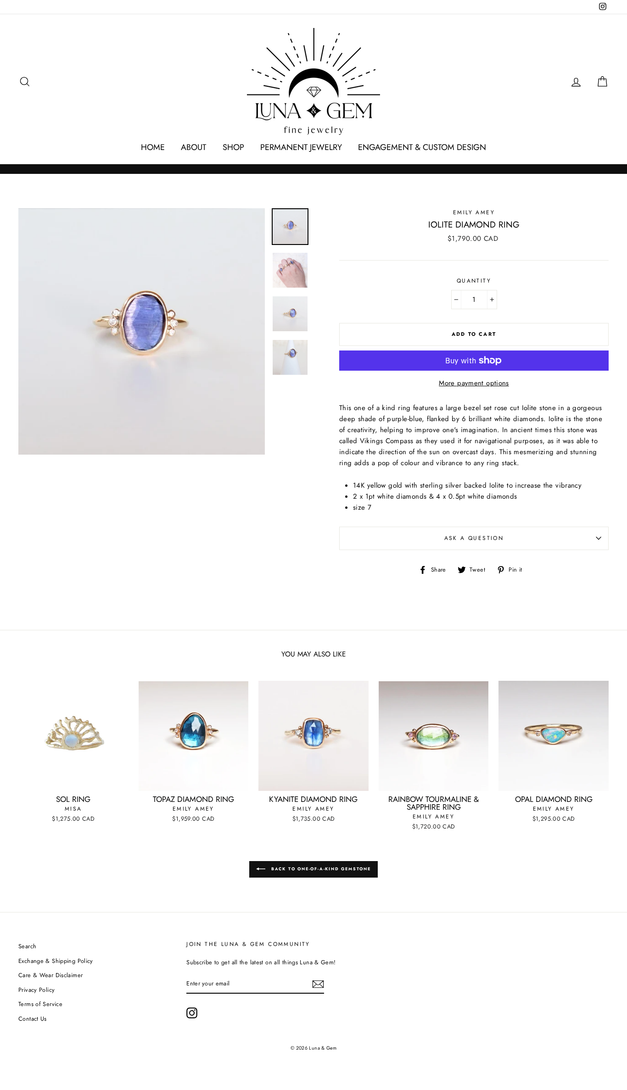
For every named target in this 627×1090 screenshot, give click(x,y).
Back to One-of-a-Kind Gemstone (320, 869)
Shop (233, 147)
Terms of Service (40, 1004)
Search (27, 946)
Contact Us (32, 1018)
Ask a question (474, 538)
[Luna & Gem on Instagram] (191, 1012)
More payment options (474, 383)
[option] (141, 331)
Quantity (474, 281)
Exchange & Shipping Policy (55, 961)
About (193, 147)
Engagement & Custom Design (422, 147)
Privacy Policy (36, 989)
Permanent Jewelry (301, 147)
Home (153, 147)
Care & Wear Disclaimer (50, 975)
